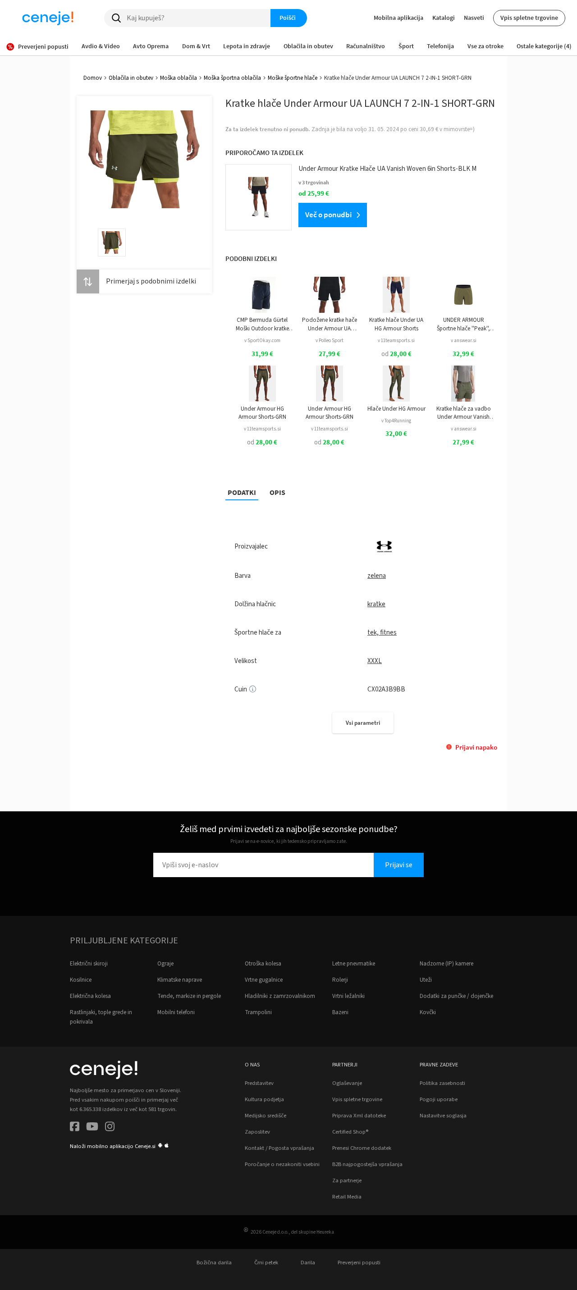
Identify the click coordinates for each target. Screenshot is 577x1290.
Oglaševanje (347, 1083)
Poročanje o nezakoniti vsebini (282, 1164)
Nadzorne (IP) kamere (446, 964)
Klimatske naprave (179, 980)
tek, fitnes (382, 632)
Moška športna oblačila (232, 78)
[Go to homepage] (48, 18)
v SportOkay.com (262, 340)
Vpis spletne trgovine (529, 18)
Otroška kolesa (263, 964)
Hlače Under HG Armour (396, 409)
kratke (376, 604)
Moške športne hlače (292, 78)
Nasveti (474, 18)
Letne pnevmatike (353, 964)
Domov (92, 78)
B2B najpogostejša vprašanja (367, 1164)
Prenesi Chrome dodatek (361, 1148)
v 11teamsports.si (396, 340)
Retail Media (347, 1197)
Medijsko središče (265, 1116)
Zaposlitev (257, 1132)
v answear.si (463, 340)
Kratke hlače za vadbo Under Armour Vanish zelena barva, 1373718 (463, 413)
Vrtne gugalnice (264, 980)
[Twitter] (92, 1128)
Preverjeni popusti (359, 1262)
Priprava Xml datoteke (359, 1116)
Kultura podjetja (264, 1099)
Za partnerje (347, 1180)
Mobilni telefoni (176, 1012)
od (396, 354)
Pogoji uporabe (439, 1099)
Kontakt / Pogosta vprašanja (279, 1148)
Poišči (287, 18)
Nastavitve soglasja (443, 1116)
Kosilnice (81, 980)
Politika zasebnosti (442, 1083)
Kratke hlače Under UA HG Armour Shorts (396, 324)
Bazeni (340, 1012)
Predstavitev (259, 1083)
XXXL (374, 661)
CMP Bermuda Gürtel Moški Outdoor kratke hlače (262, 324)
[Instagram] (109, 1128)
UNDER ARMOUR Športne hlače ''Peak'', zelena (463, 324)
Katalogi (443, 18)
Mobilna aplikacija (398, 18)
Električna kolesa (90, 996)
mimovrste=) (459, 129)
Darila (308, 1262)
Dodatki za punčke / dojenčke (456, 996)
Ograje (165, 964)
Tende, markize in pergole (189, 996)
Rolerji (340, 980)
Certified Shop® (350, 1132)
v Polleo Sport (329, 340)
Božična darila (214, 1262)
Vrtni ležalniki (348, 996)
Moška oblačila (178, 78)
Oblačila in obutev (131, 78)
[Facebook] (74, 1128)
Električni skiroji (89, 964)
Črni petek (266, 1262)
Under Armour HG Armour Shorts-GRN (262, 413)
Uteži (426, 980)
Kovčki (428, 1012)
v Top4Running (396, 420)
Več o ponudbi (328, 215)
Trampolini (258, 1012)
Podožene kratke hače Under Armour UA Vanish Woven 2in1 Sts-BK (329, 324)
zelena (376, 576)
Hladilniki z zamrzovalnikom (280, 996)
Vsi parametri (363, 723)
